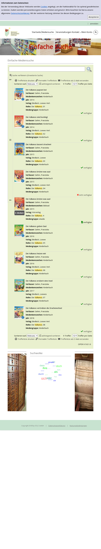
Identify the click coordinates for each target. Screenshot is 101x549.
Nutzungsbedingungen (78, 426)
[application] (48, 32)
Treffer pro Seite (85, 84)
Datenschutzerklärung (20, 13)
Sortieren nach (20, 84)
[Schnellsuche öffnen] (95, 32)
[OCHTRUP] (11, 32)
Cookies (44, 6)
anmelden (94, 23)
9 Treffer (67, 84)
